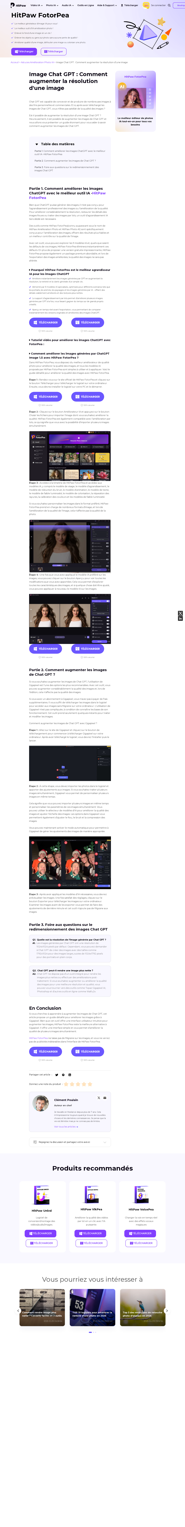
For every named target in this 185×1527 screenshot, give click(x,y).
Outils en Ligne (85, 5)
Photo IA (51, 5)
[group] (42, 1307)
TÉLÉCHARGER (42, 1233)
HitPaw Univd (42, 1210)
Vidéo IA (35, 5)
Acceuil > (15, 62)
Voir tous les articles (65, 1126)
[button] (18, 1310)
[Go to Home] (18, 5)
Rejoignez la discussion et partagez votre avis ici (64, 1142)
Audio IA (66, 5)
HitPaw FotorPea (38, 1038)
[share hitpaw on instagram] (180, 618)
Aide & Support (105, 5)
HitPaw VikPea (91, 1209)
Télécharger (131, 5)
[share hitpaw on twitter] (180, 613)
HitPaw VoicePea (141, 1209)
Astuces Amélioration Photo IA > (38, 62)
